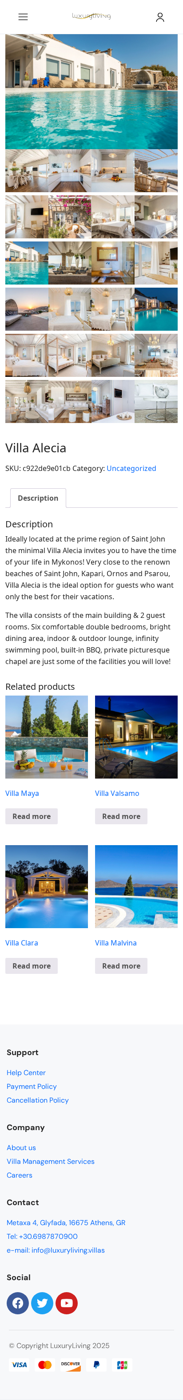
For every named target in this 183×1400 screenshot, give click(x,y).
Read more (31, 816)
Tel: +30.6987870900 (42, 1236)
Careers (19, 1175)
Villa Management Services (51, 1161)
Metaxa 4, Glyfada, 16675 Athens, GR (66, 1222)
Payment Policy (32, 1086)
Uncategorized (131, 468)
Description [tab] (38, 498)
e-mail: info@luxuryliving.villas (56, 1250)
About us (21, 1147)
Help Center (26, 1072)
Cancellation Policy (38, 1100)
